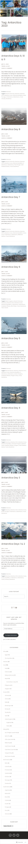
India (6, 668)
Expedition (7, 577)
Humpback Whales (5, 306)
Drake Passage (5, 511)
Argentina (7, 790)
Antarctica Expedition (18, 95)
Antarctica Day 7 (10, 197)
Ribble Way (7, 742)
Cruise (2, 577)
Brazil (6, 797)
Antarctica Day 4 (10, 407)
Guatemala (7, 773)
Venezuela (7, 813)
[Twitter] (14, 834)
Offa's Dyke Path (9, 739)
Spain (6, 715)
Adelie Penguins (9, 301)
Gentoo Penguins (18, 374)
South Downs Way (9, 746)
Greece (6, 698)
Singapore (7, 688)
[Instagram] (12, 608)
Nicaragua (7, 780)
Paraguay (7, 807)
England (8, 722)
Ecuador (7, 803)
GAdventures (16, 97)
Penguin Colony (14, 375)
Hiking (4, 729)
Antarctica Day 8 (10, 129)
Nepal (6, 678)
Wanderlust (8, 98)
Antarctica (8, 91)
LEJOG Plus (7, 736)
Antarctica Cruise (8, 95)
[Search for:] (14, 596)
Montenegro (8, 705)
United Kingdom (8, 719)
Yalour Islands (4, 307)
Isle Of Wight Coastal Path (11, 732)
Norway (7, 709)
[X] (14, 608)
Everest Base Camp (11, 682)
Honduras (7, 776)
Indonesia (7, 671)
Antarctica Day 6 (10, 266)
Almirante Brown (9, 370)
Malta (6, 702)
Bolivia (6, 793)
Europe (5, 692)
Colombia (7, 800)
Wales (8, 726)
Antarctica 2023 (10, 302)
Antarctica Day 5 (10, 338)
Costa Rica (7, 766)
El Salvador (7, 770)
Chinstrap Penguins (16, 443)
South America (6, 786)
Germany (7, 695)
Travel (21, 97)
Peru (6, 810)
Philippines (7, 685)
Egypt (6, 654)
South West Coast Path (10, 749)
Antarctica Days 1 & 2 (13, 543)
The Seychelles (8, 658)
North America (6, 759)
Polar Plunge (17, 164)
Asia (4, 665)
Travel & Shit (6, 2)
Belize (6, 763)
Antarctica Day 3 (10, 477)
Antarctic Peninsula (9, 93)
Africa (4, 651)
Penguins (16, 445)
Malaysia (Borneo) (9, 675)
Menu (23, 2)
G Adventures (9, 97)
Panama (7, 783)
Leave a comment (6, 68)
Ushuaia (3, 98)
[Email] (16, 608)
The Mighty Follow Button (11, 635)
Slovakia (7, 712)
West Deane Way (9, 756)
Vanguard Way (8, 753)
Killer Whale (13, 306)
